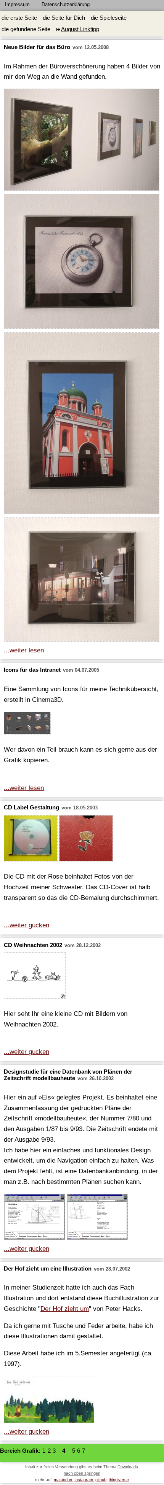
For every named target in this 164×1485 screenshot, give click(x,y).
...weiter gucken (26, 925)
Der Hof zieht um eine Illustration (48, 1269)
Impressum (17, 4)
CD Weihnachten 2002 (33, 945)
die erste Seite (19, 18)
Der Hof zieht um (64, 1308)
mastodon (63, 1479)
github (100, 1479)
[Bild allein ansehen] (82, 141)
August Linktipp (80, 29)
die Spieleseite (109, 18)
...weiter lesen (24, 650)
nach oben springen (82, 1473)
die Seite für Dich (64, 18)
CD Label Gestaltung (31, 807)
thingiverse (119, 1479)
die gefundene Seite (26, 29)
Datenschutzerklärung (66, 4)
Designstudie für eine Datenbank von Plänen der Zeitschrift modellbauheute (68, 1075)
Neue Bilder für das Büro (37, 47)
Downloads (127, 1466)
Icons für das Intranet (32, 670)
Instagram (83, 1479)
